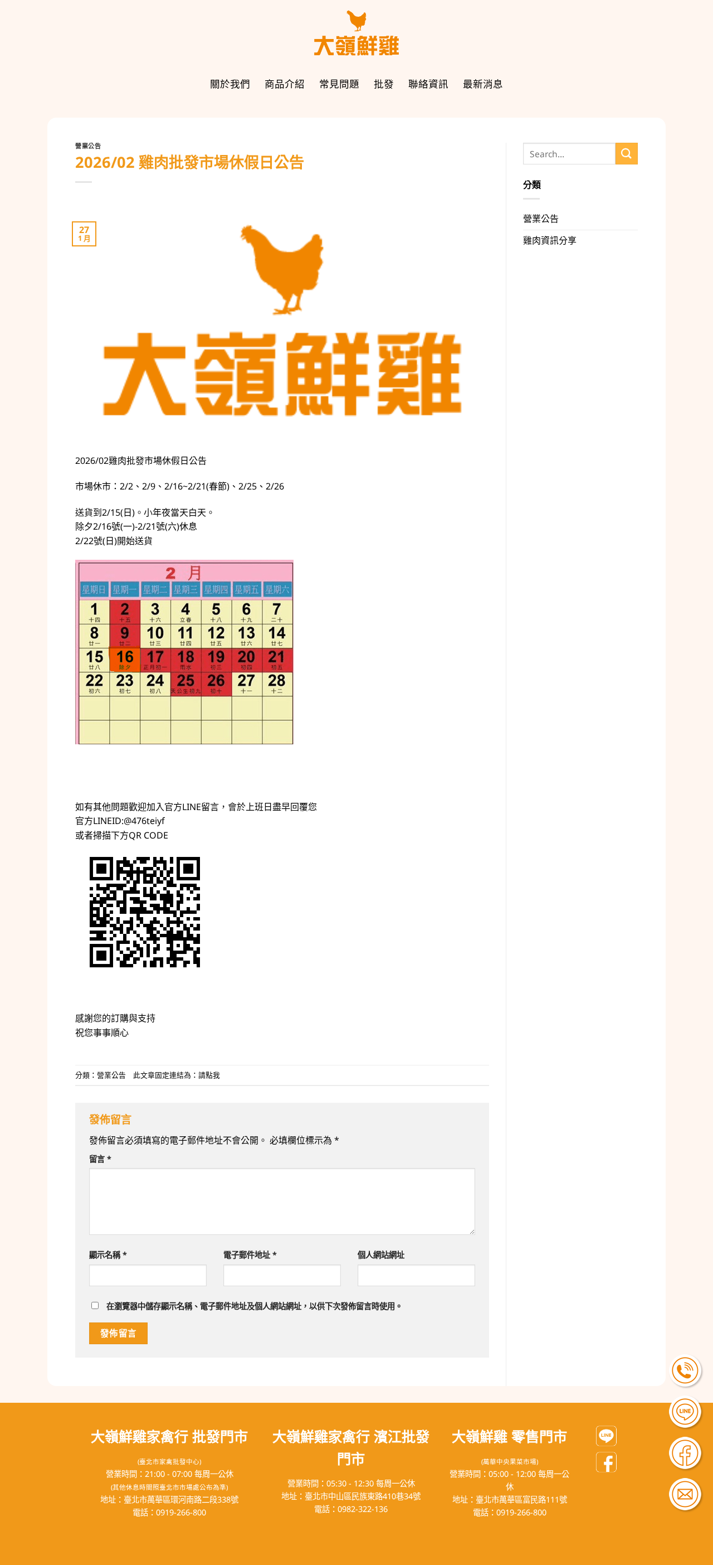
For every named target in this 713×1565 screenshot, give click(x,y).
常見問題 (339, 83)
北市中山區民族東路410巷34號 (366, 1496)
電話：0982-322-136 (351, 1509)
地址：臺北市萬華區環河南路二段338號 (169, 1499)
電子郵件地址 (250, 1254)
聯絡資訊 (428, 83)
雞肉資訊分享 (550, 240)
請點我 (209, 1075)
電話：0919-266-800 (169, 1512)
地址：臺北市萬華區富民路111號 (509, 1499)
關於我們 (230, 83)
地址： (293, 1496)
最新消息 (483, 83)
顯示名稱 (108, 1254)
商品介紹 (285, 83)
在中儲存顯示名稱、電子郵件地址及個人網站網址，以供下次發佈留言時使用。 (254, 1306)
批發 (384, 83)
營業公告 (88, 146)
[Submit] (627, 153)
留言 (100, 1159)
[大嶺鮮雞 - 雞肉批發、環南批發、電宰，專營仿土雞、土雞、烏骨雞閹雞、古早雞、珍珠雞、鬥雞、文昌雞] (356, 33)
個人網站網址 (381, 1254)
